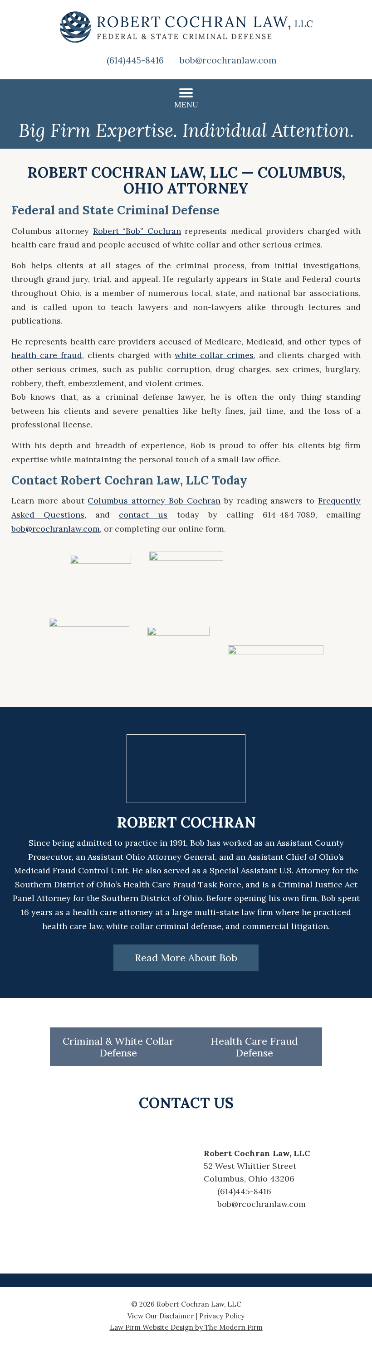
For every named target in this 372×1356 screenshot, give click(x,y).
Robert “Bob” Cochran (137, 231)
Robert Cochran (186, 822)
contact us (143, 514)
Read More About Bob (186, 957)
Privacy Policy (222, 1316)
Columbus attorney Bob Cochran (154, 500)
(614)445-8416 (135, 60)
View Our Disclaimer (160, 1316)
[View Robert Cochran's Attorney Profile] (186, 800)
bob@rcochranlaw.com (228, 60)
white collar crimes (214, 355)
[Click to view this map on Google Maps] (117, 1178)
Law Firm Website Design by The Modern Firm (186, 1327)
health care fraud (46, 355)
